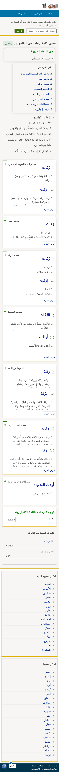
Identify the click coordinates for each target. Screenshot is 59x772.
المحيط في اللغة (41, 94)
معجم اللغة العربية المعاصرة (35, 73)
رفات (47, 541)
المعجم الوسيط (41, 89)
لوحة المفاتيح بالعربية (42, 13)
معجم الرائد (43, 84)
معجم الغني (43, 78)
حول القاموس (19, 13)
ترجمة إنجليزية (42, 109)
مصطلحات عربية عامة (38, 104)
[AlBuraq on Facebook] (4, 767)
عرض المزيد (49, 209)
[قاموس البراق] (50, 6)
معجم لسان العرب (40, 99)
